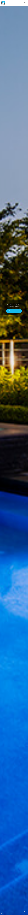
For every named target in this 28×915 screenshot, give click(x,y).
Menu (25, 2)
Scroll (13, 913)
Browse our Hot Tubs (14, 310)
